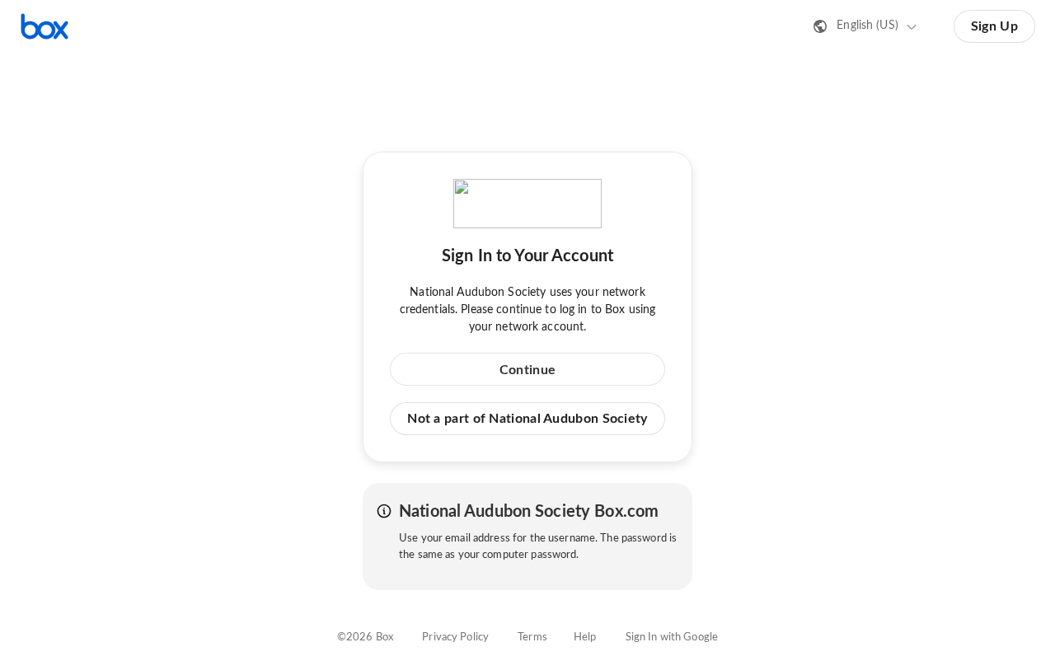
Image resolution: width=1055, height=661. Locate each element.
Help (585, 637)
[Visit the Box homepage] (44, 26)
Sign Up (994, 26)
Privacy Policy (455, 637)
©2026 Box (365, 637)
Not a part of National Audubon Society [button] (527, 418)
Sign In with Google (672, 637)
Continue (527, 370)
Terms (532, 637)
